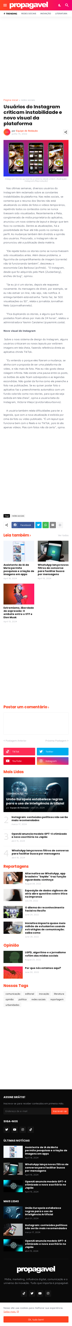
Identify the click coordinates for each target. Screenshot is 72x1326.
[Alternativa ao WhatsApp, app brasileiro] (13, 878)
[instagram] (23, 1130)
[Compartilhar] (66, 132)
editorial (29, 993)
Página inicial (10, 100)
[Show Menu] (5, 5)
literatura (59, 993)
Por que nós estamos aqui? (43, 968)
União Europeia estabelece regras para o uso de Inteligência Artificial (43, 1211)
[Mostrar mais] (60, 525)
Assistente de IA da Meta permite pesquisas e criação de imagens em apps (18, 569)
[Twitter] (38, 525)
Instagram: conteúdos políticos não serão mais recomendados (40, 819)
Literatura (61, 13)
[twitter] (6, 1130)
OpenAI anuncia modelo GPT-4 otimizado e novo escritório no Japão (39, 835)
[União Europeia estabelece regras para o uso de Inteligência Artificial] (13, 1212)
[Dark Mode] (59, 5)
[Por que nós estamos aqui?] (13, 972)
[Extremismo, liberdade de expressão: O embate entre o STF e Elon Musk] (18, 594)
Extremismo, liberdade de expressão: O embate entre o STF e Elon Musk (18, 612)
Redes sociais (28, 13)
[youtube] (15, 1130)
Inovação (45, 13)
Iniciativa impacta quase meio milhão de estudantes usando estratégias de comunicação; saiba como (45, 928)
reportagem (56, 999)
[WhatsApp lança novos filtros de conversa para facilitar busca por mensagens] (53, 551)
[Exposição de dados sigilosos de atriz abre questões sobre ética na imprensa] (13, 895)
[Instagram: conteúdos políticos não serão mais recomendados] (13, 1230)
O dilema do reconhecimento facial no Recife (44, 909)
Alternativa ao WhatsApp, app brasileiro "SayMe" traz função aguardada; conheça (45, 876)
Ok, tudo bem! (36, 1319)
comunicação (13, 993)
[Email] (53, 525)
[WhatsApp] (45, 525)
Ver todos (63, 535)
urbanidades (12, 1004)
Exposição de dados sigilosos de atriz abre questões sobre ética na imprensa (46, 893)
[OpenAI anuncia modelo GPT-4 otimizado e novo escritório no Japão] (13, 1186)
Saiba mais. (9, 1311)
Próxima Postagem (55, 740)
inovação (44, 993)
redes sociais (28, 100)
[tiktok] (31, 1130)
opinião (10, 999)
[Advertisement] (36, 58)
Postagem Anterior (16, 740)
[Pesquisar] (67, 5)
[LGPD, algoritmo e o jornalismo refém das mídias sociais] (13, 957)
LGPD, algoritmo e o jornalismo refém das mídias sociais (45, 954)
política (23, 999)
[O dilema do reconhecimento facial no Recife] (13, 912)
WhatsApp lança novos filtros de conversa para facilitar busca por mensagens (53, 569)
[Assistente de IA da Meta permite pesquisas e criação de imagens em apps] (18, 551)
